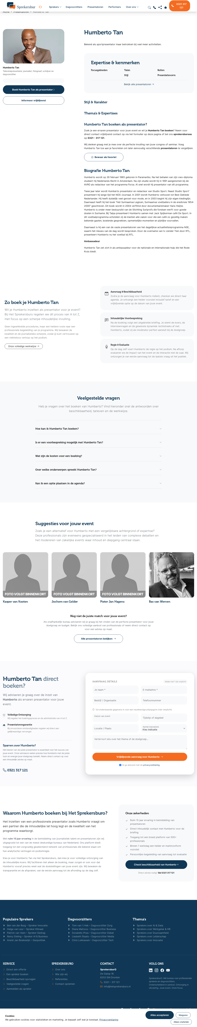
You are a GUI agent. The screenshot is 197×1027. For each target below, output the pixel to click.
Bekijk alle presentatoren (138, 84)
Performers (114, 6)
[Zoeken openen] (149, 7)
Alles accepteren (159, 1015)
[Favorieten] (165, 7)
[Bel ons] (154, 7)
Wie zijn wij (61, 974)
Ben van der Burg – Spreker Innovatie (27, 925)
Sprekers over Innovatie (149, 940)
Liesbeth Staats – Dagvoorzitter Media (92, 936)
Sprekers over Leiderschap (151, 936)
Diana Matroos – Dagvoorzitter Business (93, 929)
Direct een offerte (16, 969)
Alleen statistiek (181, 1022)
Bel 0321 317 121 (166, 872)
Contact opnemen (65, 983)
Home (6, 11)
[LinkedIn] (150, 970)
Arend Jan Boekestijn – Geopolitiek (25, 940)
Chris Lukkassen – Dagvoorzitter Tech (92, 940)
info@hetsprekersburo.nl (117, 986)
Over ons (131, 6)
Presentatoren (95, 6)
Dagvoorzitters (74, 6)
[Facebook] (162, 970)
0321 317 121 (17, 770)
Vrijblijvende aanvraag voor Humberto (138, 756)
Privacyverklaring (108, 1019)
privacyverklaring (151, 765)
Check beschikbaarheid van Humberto (155, 864)
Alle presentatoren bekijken (96, 638)
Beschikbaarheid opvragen (20, 979)
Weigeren (183, 1015)
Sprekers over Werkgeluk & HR (153, 929)
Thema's (139, 919)
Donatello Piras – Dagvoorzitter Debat (92, 932)
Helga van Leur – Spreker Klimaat (24, 929)
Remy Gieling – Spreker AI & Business (27, 936)
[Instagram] (156, 970)
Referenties (61, 979)
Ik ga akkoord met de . (141, 765)
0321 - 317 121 (112, 982)
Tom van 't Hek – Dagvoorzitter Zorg (91, 925)
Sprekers (54, 6)
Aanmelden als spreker (18, 988)
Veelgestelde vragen (17, 983)
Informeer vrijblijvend (33, 100)
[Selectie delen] (160, 7)
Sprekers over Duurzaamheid (152, 932)
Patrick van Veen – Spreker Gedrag (25, 932)
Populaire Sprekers (18, 919)
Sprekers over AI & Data (149, 925)
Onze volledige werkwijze (22, 346)
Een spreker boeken (17, 974)
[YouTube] (168, 970)
